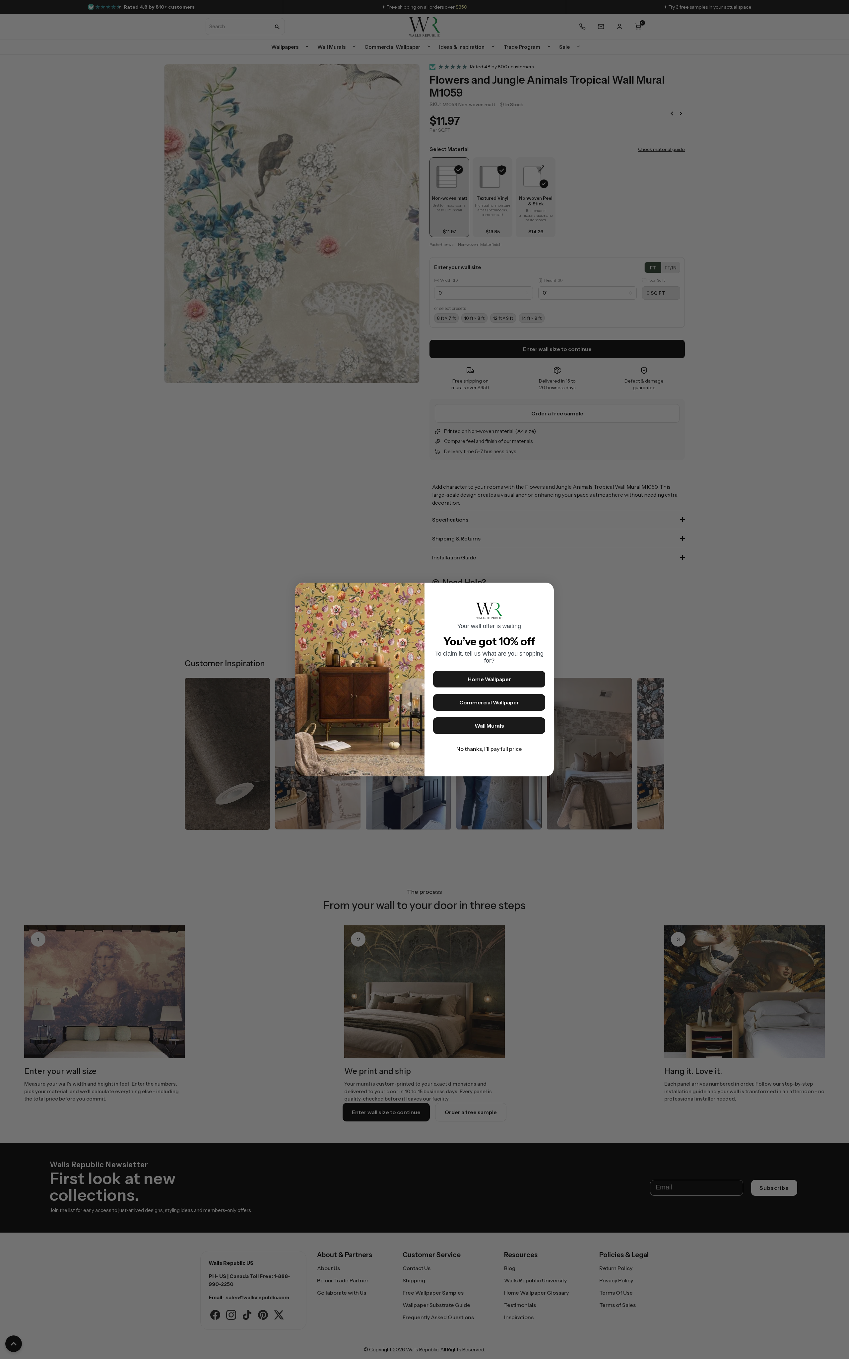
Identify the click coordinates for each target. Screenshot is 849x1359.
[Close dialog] (546, 591)
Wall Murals (489, 725)
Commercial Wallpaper (489, 702)
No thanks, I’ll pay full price (489, 749)
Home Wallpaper (489, 679)
